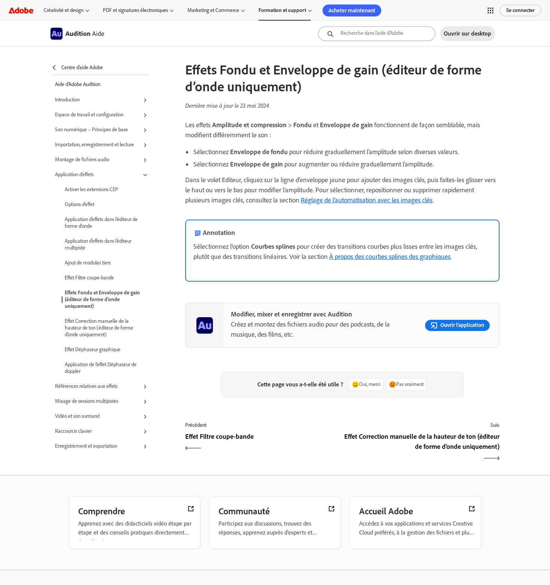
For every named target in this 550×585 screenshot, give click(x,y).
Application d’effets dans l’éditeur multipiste (98, 244)
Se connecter (520, 10)
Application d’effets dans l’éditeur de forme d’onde (101, 222)
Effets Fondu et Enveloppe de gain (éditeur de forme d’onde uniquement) (102, 299)
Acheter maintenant (352, 10)
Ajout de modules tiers (88, 263)
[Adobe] (21, 10)
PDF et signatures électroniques (135, 10)
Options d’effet (79, 204)
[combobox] (377, 33)
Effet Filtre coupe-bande (89, 278)
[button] (490, 10)
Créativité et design (63, 10)
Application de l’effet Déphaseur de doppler (101, 367)
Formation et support (282, 10)
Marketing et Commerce (213, 10)
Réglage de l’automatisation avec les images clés (367, 200)
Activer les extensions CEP (91, 189)
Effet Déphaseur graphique (92, 349)
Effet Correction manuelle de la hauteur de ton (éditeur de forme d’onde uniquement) (99, 328)
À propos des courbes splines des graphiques (389, 256)
